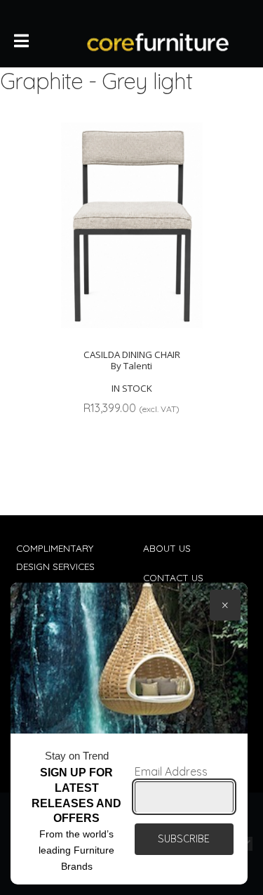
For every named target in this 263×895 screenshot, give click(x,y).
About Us (167, 548)
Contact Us (173, 577)
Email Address (171, 771)
